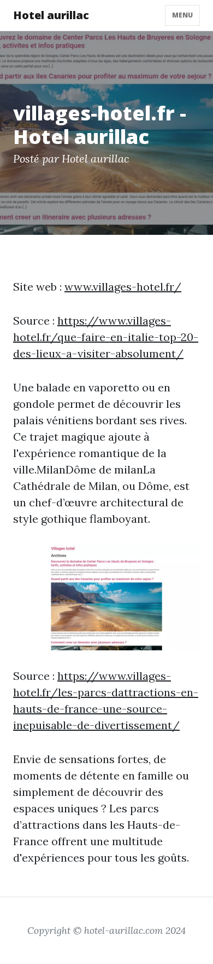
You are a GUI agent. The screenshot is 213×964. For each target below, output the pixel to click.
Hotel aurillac (51, 15)
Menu (182, 15)
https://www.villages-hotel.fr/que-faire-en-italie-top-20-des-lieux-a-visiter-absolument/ (105, 337)
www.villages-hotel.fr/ (122, 286)
